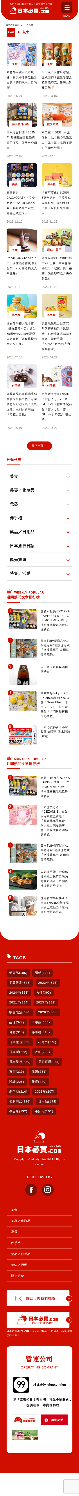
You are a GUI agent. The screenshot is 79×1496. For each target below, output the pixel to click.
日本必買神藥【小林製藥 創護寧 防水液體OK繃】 (55, 732)
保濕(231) (39, 1071)
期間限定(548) (20, 982)
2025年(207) (44, 1091)
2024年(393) (19, 992)
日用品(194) (47, 1101)
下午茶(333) (41, 1022)
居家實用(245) (49, 1062)
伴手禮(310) (41, 1032)
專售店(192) (18, 1111)
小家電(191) (44, 1111)
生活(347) (16, 1022)
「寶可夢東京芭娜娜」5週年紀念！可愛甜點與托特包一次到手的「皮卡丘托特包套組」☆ (57, 203)
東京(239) (16, 1071)
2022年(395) (48, 982)
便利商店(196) (20, 1101)
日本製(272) (18, 1052)
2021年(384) (19, 1002)
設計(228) (16, 1081)
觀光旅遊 (17, 1276)
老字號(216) (18, 1091)
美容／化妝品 (21, 1221)
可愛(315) (16, 1032)
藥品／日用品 (21, 1254)
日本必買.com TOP (15, 25)
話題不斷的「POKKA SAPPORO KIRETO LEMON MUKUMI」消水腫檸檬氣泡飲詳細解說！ (55, 620)
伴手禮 (16, 1243)
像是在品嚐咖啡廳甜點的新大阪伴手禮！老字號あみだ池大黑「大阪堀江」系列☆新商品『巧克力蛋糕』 (22, 404)
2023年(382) (46, 1002)
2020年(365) (48, 1012)
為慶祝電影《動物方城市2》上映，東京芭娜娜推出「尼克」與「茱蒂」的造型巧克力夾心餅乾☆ (57, 268)
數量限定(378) (20, 1012)
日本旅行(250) (20, 1062)
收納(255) (42, 1052)
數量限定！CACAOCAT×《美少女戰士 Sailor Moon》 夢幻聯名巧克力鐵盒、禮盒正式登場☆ (22, 203)
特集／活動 (19, 1265)
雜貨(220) (39, 1081)
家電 (14, 1232)
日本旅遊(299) (20, 1042)
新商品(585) (18, 973)
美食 (14, 1210)
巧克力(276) (47, 1042)
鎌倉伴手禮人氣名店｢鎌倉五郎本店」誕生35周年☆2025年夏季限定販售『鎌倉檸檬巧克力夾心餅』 (22, 334)
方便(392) (43, 992)
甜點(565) (42, 973)
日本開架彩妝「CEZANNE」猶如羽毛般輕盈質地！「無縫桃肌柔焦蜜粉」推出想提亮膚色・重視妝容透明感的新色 (54, 821)
